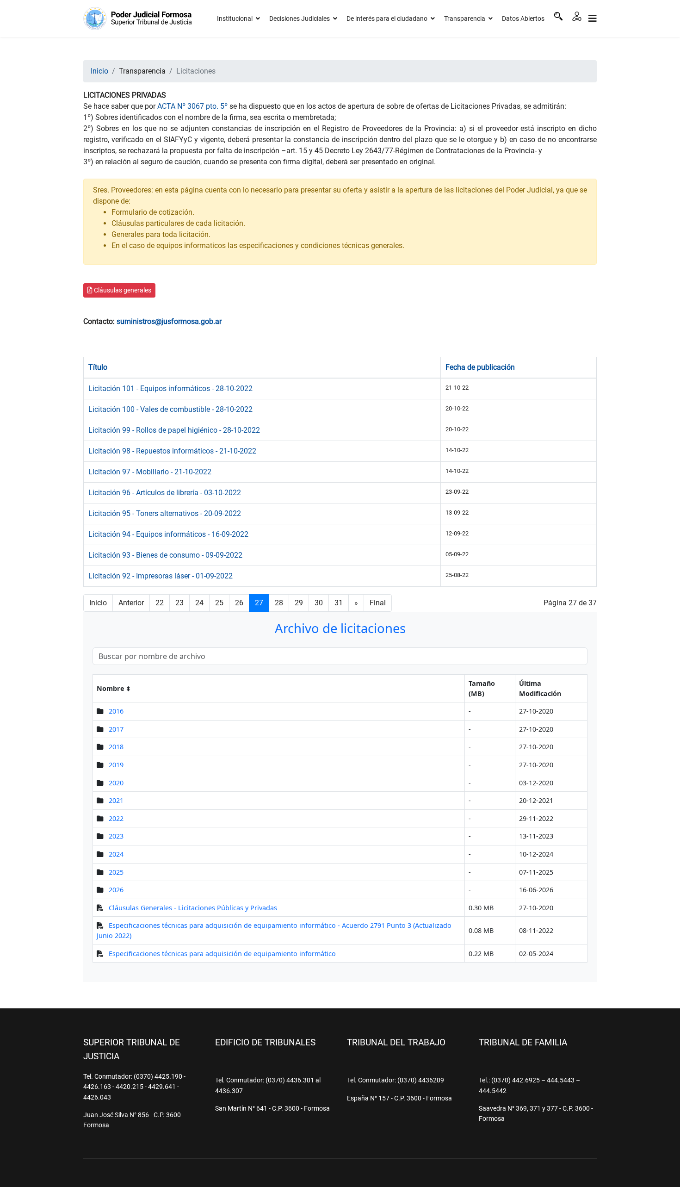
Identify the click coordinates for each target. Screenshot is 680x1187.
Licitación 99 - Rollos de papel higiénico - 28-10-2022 (174, 430)
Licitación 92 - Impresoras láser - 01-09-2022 (160, 576)
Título (97, 367)
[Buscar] (558, 16)
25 (219, 602)
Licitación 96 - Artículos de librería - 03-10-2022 (164, 492)
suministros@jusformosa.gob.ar (169, 321)
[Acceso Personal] (577, 16)
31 (338, 602)
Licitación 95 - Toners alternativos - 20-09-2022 (164, 513)
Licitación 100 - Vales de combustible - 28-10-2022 (170, 409)
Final (378, 602)
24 (199, 602)
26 (239, 602)
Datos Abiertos (523, 18)
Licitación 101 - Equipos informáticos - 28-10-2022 (170, 388)
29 (299, 602)
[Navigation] (592, 18)
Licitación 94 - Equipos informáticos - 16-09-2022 (168, 534)
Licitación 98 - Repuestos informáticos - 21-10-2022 (172, 451)
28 (279, 602)
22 (159, 602)
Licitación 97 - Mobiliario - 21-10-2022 (149, 471)
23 (179, 602)
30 (319, 602)
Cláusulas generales (122, 290)
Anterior (131, 602)
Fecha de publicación (480, 367)
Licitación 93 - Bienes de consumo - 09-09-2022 (165, 555)
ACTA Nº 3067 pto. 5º (192, 106)
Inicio (98, 602)
